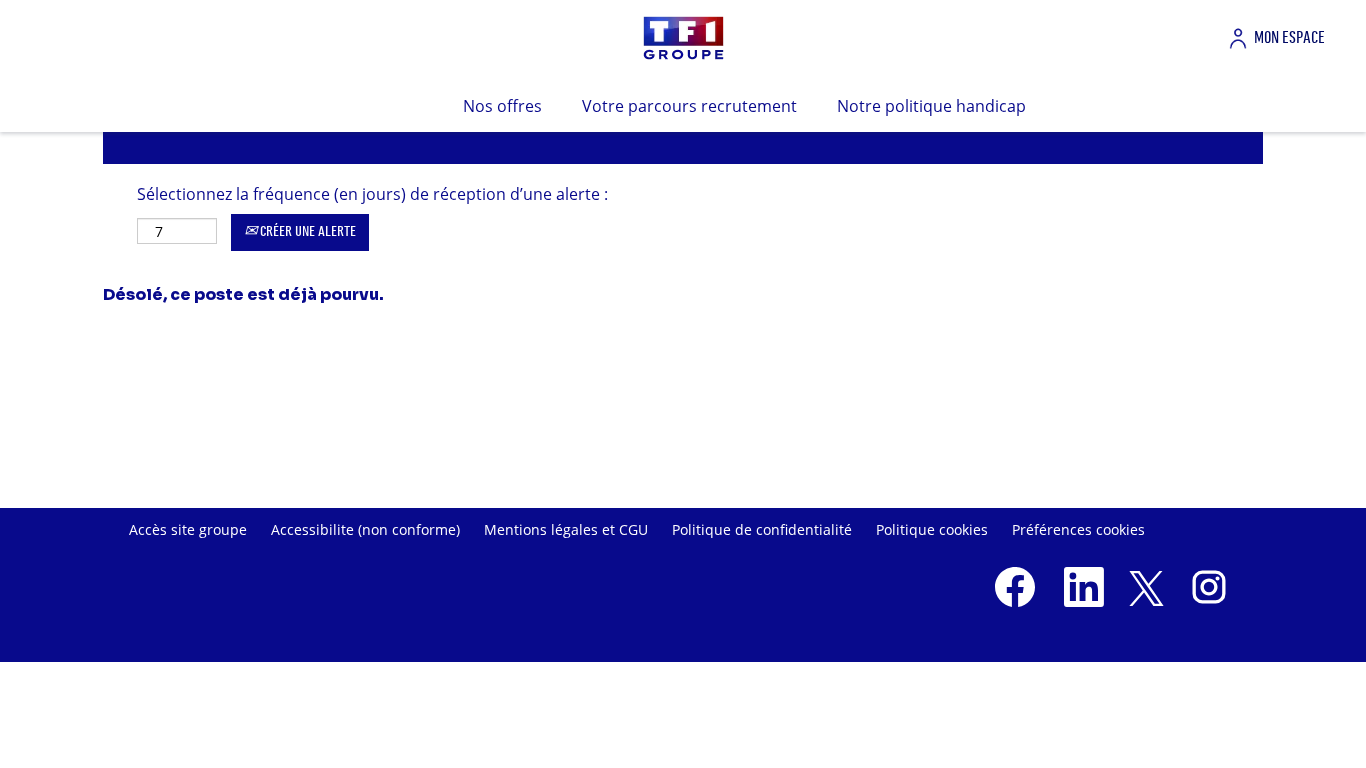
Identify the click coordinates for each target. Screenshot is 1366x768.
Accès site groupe (188, 529)
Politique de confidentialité (762, 529)
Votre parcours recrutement (689, 106)
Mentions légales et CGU (566, 529)
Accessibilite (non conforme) (365, 529)
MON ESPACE (1289, 37)
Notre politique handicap (931, 106)
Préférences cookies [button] (1078, 529)
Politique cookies (932, 529)
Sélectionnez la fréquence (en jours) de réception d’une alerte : (372, 194)
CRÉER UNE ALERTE (306, 231)
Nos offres (502, 106)
